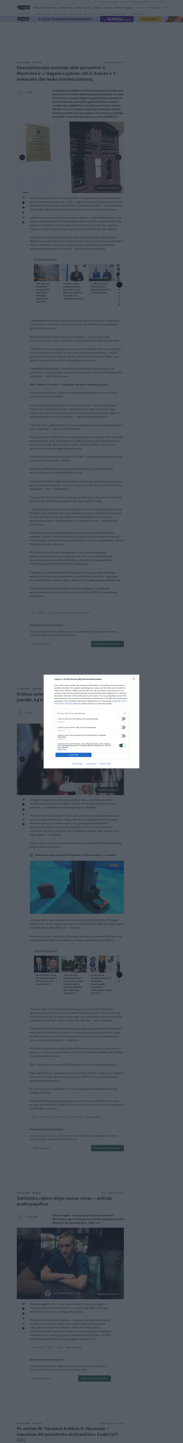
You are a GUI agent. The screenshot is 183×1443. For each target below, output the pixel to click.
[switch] (122, 718)
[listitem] (91, 713)
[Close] (134, 679)
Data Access (91, 764)
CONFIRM (73, 755)
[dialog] (91, 721)
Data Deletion (77, 764)
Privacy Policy (105, 764)
